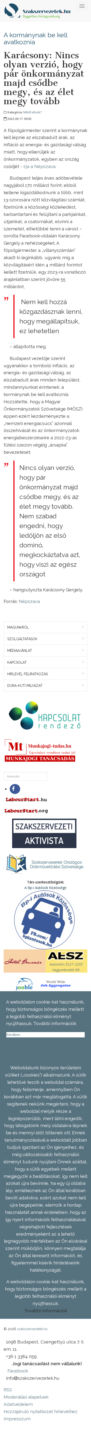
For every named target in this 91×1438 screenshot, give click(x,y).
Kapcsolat (17, 662)
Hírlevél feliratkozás (27, 674)
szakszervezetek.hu (32, 1329)
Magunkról (18, 627)
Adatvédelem (18, 1404)
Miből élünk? (32, 112)
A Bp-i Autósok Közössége (45, 887)
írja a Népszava (39, 166)
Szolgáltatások (22, 639)
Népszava (29, 601)
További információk (45, 1310)
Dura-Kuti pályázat (24, 686)
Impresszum (17, 1418)
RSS (8, 1389)
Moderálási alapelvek (26, 1397)
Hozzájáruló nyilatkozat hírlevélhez (40, 1411)
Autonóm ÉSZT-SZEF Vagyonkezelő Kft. (66, 967)
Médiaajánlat (19, 651)
